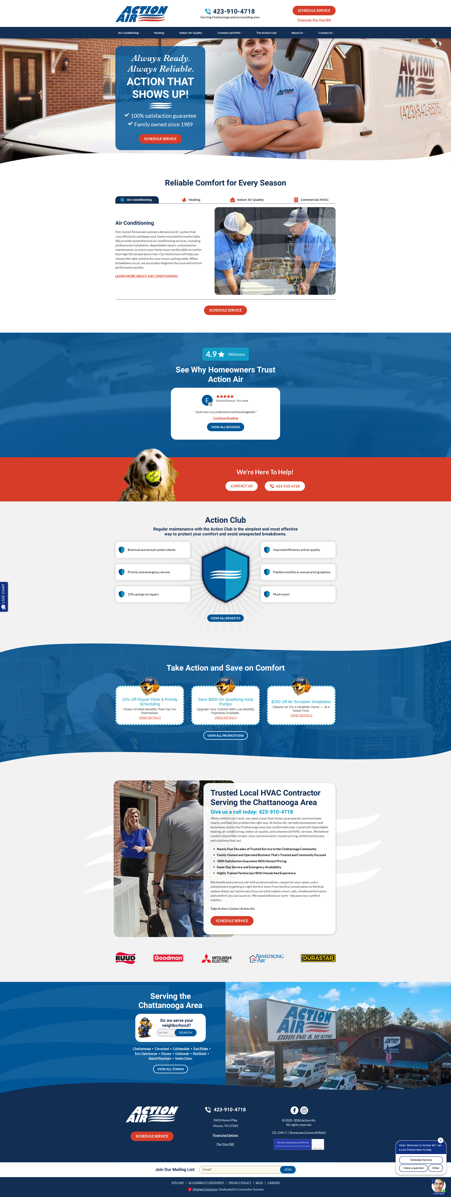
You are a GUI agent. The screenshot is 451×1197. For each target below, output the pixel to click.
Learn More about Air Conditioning (146, 276)
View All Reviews (225, 427)
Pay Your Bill (322, 20)
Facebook (294, 1110)
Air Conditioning (134, 223)
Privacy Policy (289, 1146)
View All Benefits (225, 618)
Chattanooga (142, 1048)
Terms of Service (301, 1146)
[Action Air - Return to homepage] (152, 1114)
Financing (304, 20)
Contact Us (241, 486)
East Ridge (200, 1048)
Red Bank (199, 1053)
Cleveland (162, 1048)
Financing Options (225, 1135)
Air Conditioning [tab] (139, 200)
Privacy (315, 1148)
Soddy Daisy (183, 1058)
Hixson (166, 1053)
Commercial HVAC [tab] (315, 200)
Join (288, 1169)
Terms (320, 1148)
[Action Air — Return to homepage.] (141, 14)
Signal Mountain (160, 1058)
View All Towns (170, 1069)
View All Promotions (225, 735)
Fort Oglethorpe (146, 1053)
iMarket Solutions (205, 1189)
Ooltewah (182, 1053)
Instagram (304, 1110)
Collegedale (181, 1048)
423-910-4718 (234, 11)
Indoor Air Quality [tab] (250, 200)
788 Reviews (236, 354)
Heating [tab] (194, 200)
